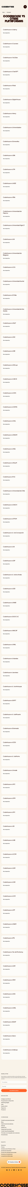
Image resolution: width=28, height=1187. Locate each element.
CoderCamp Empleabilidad (7, 1131)
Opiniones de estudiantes (7, 1123)
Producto (3, 1109)
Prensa (2, 1147)
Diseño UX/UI (4, 1106)
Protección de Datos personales (8, 1152)
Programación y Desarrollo (7, 1100)
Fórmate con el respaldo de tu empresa (10, 1133)
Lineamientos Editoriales (7, 1156)
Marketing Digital (5, 1102)
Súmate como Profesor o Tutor (8, 1148)
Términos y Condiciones (6, 1154)
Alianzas (3, 1125)
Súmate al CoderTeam (6, 1150)
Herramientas (4, 1134)
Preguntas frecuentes (6, 1129)
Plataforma (3, 1127)
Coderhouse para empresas (7, 1120)
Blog (2, 1122)
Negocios (3, 1108)
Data (2, 1104)
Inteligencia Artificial (6, 1099)
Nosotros (3, 1145)
